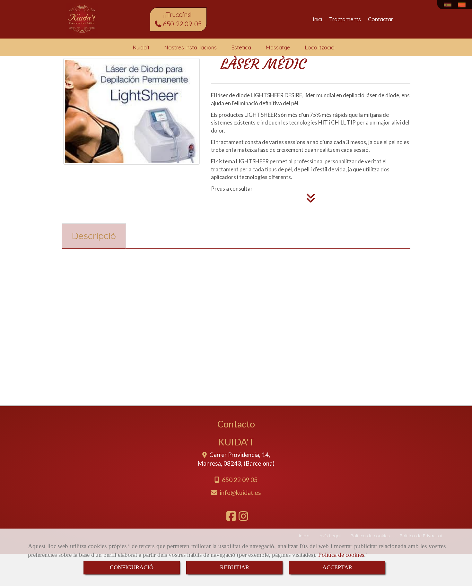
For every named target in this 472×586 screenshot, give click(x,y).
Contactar (380, 19)
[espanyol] (449, 5)
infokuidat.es (240, 492)
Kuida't (141, 47)
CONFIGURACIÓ (131, 567)
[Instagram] (243, 518)
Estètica (241, 47)
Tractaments (345, 19)
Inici (317, 19)
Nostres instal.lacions (190, 47)
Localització (320, 47)
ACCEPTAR (337, 567)
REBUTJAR (234, 567)
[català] (463, 5)
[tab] (94, 236)
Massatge (278, 47)
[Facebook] (231, 518)
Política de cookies (341, 554)
